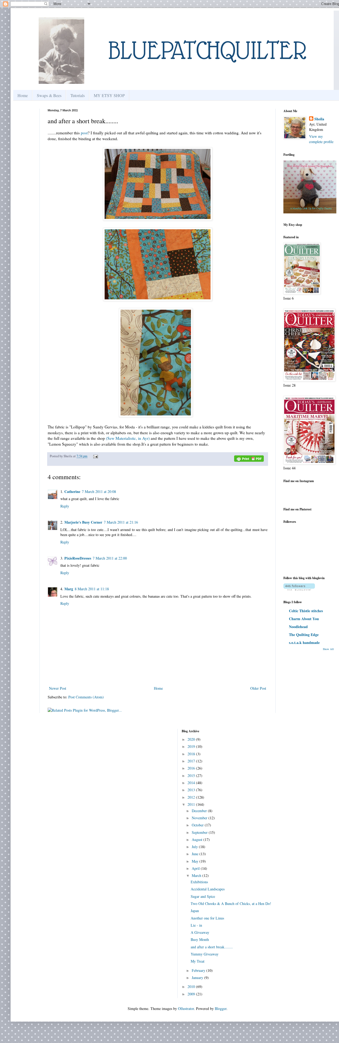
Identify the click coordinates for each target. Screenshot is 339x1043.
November (200, 817)
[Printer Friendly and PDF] (249, 459)
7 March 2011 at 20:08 (99, 491)
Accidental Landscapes (208, 888)
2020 (192, 739)
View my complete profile (321, 139)
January (198, 977)
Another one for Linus (207, 918)
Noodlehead (298, 626)
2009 (192, 993)
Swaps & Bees (49, 95)
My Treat (197, 961)
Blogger (220, 1008)
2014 (192, 782)
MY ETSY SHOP (109, 95)
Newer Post (57, 688)
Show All (328, 649)
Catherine (72, 491)
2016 (192, 768)
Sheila (319, 119)
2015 (192, 775)
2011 (192, 804)
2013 (192, 789)
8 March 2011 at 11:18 (92, 588)
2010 (192, 986)
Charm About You (304, 618)
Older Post (258, 688)
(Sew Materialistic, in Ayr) (128, 438)
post (84, 132)
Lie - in (196, 925)
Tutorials (77, 95)
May (195, 861)
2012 (192, 797)
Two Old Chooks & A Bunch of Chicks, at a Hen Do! (231, 903)
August (197, 839)
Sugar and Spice (203, 896)
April (196, 868)
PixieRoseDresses (77, 558)
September (200, 832)
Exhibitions (199, 881)
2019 (192, 746)
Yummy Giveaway (204, 954)
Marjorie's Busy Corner (83, 522)
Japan (195, 910)
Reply (64, 506)
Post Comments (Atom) (86, 696)
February (199, 970)
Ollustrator (186, 1008)
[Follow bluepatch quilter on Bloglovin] (299, 589)
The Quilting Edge (304, 634)
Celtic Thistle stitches (306, 611)
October (198, 824)
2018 (192, 753)
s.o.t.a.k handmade (304, 642)
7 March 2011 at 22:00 (110, 558)
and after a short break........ (212, 946)
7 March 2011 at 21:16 (121, 522)
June (195, 853)
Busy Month (200, 939)
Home (22, 95)
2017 (192, 760)
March (197, 875)
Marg (68, 589)
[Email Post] (95, 456)
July (195, 846)
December (200, 810)
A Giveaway (200, 932)
